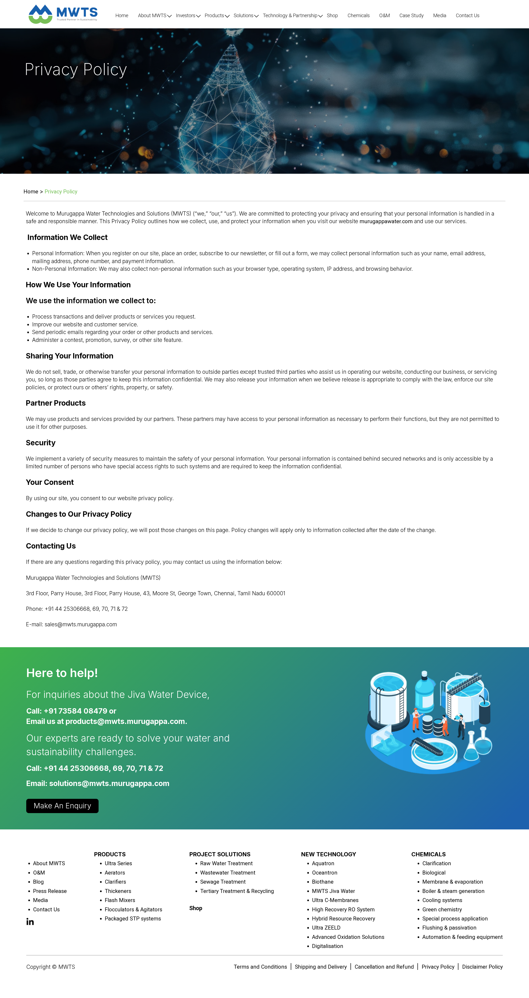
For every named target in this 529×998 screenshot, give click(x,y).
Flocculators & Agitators (133, 909)
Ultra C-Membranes (335, 900)
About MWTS (152, 15)
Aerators (115, 873)
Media (439, 15)
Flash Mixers (120, 900)
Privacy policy (61, 191)
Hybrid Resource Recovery (343, 918)
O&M (384, 15)
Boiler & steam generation (453, 891)
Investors (185, 15)
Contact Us (467, 15)
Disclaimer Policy (482, 967)
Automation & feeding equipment (462, 937)
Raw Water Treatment (226, 863)
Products (214, 15)
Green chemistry (442, 909)
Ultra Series (118, 863)
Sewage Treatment (223, 882)
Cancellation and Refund (384, 967)
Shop (332, 15)
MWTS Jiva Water (333, 891)
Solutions (243, 15)
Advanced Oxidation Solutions (348, 937)
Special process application (455, 918)
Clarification (436, 863)
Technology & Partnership (290, 15)
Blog (38, 882)
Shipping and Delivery (321, 967)
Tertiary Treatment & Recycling (237, 891)
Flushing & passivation (449, 928)
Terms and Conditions (260, 967)
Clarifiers (115, 882)
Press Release (50, 891)
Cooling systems (442, 900)
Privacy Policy (438, 967)
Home (122, 15)
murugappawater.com (386, 221)
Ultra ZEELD (326, 928)
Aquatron (323, 863)
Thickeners (118, 891)
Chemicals (359, 15)
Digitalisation (327, 946)
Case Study (411, 15)
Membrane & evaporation (452, 882)
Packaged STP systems (133, 918)
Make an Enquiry (62, 805)
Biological (434, 873)
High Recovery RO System (343, 909)
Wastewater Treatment (227, 873)
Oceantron (324, 873)
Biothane (323, 882)
